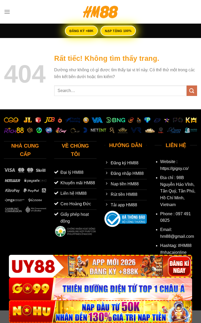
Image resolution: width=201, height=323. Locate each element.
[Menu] (7, 11)
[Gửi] (192, 90)
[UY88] (100, 266)
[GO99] (100, 289)
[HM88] (100, 12)
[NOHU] (100, 311)
